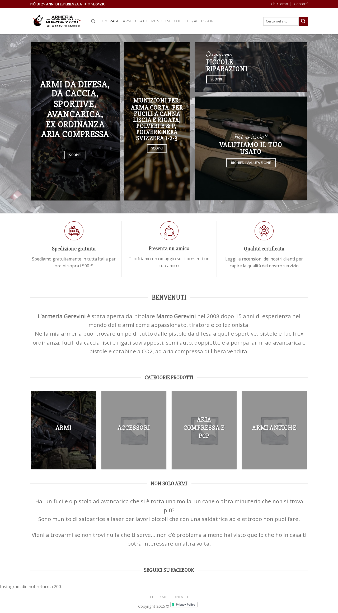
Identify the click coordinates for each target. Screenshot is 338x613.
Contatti (301, 4)
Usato (141, 21)
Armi (127, 21)
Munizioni (160, 21)
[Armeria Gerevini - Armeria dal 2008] (56, 21)
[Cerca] (93, 21)
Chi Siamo (279, 4)
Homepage (109, 21)
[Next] (307, 432)
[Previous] (31, 432)
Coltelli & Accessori (194, 21)
